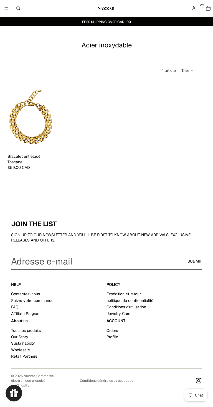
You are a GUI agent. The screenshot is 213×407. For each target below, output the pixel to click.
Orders (112, 330)
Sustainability (23, 343)
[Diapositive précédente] (13, 121)
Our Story (19, 336)
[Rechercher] (18, 8)
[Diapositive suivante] (50, 121)
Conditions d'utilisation (126, 306)
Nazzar (29, 376)
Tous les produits (26, 330)
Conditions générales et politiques (106, 380)
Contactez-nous (25, 293)
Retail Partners (24, 356)
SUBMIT (194, 261)
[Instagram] (198, 380)
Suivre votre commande (32, 300)
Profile (112, 336)
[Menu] (6, 8)
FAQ (14, 306)
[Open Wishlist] (202, 8)
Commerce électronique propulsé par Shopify (32, 381)
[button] (187, 70)
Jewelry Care (118, 313)
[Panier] (208, 8)
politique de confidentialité (129, 300)
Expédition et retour (123, 293)
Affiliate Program (25, 313)
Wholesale (20, 349)
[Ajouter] (48, 143)
